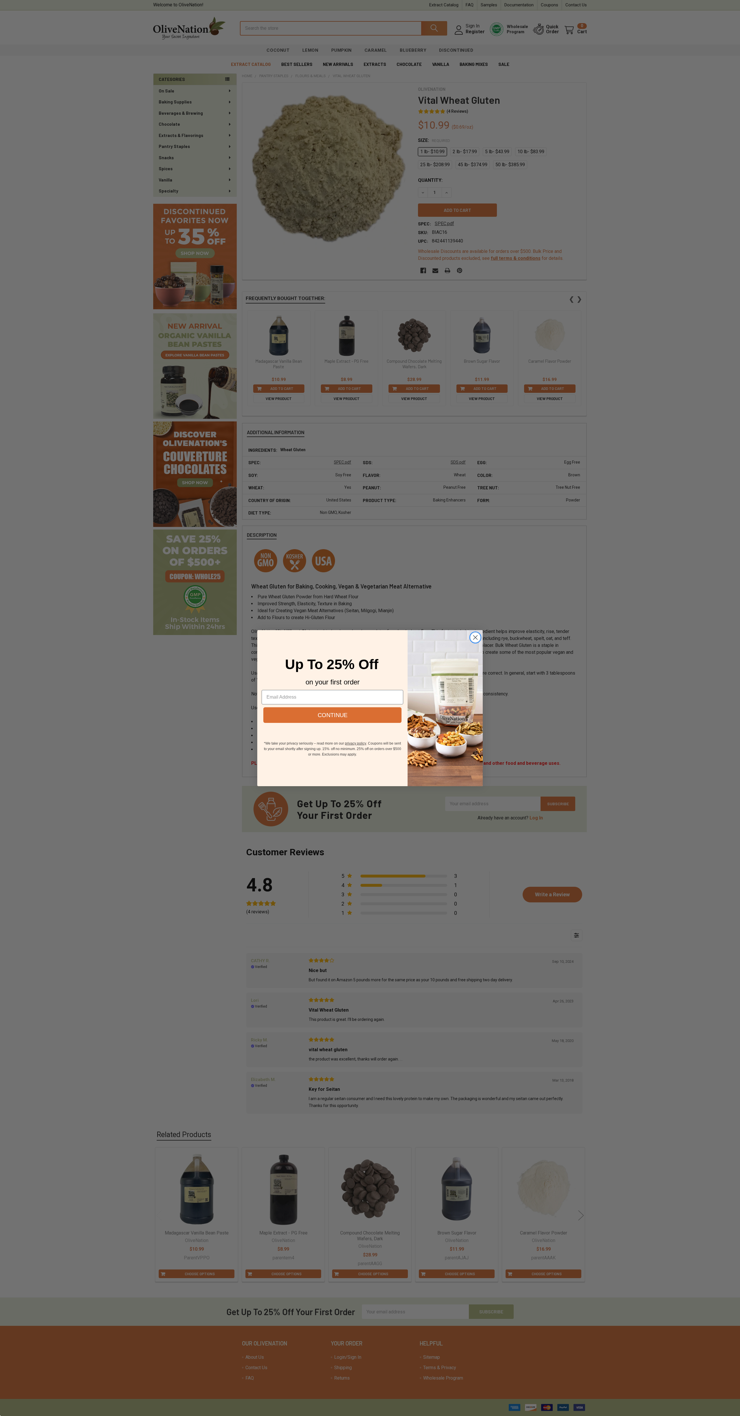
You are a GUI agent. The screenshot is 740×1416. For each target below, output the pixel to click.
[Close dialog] (475, 637)
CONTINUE (332, 715)
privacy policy (355, 743)
